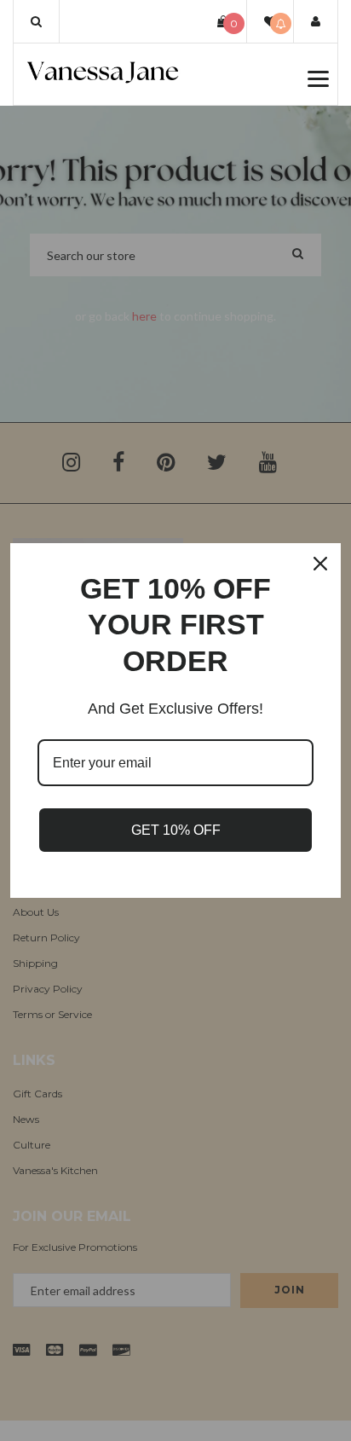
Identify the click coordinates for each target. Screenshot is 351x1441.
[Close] (320, 563)
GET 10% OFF (176, 830)
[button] (36, 21)
